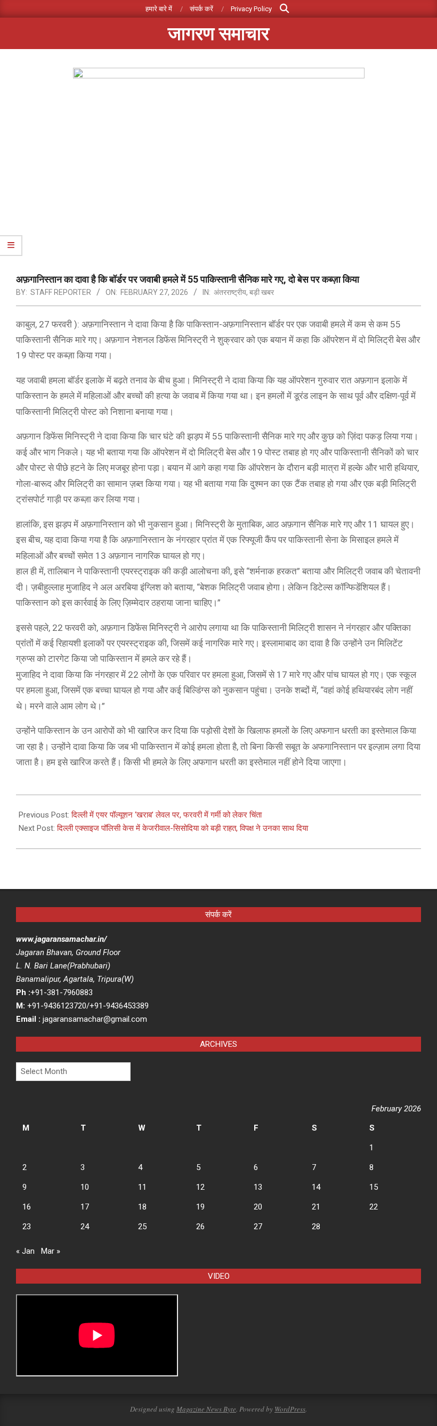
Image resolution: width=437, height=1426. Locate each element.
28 (316, 1226)
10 (84, 1187)
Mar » (50, 1251)
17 (84, 1207)
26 (200, 1226)
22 (373, 1207)
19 (200, 1207)
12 (200, 1187)
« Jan (25, 1251)
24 (84, 1226)
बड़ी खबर (261, 292)
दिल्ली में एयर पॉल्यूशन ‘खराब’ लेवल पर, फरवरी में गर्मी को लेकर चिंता (166, 815)
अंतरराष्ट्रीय (230, 292)
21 (316, 1207)
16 (26, 1207)
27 (258, 1226)
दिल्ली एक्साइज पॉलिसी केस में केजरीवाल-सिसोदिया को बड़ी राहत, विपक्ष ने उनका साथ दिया (182, 828)
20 (258, 1207)
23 (26, 1226)
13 (258, 1187)
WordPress (289, 1409)
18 (142, 1207)
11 (142, 1187)
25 (142, 1226)
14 (316, 1187)
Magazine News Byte (206, 1409)
